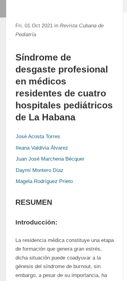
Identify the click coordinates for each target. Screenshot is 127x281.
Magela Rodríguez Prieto (44, 181)
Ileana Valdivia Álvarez (42, 148)
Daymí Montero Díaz (39, 170)
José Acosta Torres (38, 136)
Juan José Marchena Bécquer (50, 159)
